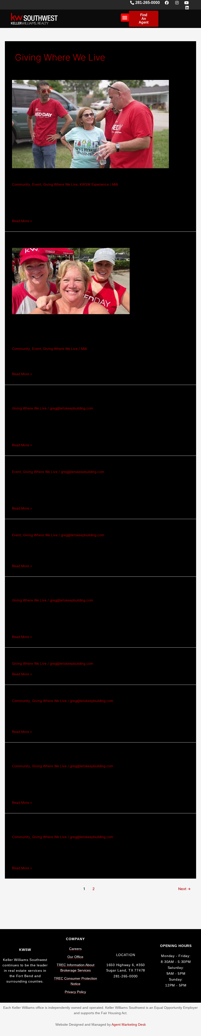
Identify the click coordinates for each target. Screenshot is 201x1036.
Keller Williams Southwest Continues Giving (72, 656)
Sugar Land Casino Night (46, 527)
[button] (125, 17)
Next (184, 889)
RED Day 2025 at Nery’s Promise (56, 176)
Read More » (22, 220)
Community (21, 184)
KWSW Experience (94, 184)
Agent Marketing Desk (129, 1024)
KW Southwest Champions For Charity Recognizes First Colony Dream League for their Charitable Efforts (98, 397)
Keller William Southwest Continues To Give (72, 693)
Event (36, 184)
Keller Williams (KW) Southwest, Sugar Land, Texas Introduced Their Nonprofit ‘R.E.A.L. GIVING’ (98, 589)
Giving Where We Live (60, 184)
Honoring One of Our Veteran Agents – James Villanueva (90, 464)
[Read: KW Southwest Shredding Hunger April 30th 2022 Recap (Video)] (71, 280)
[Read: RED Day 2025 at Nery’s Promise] (90, 124)
